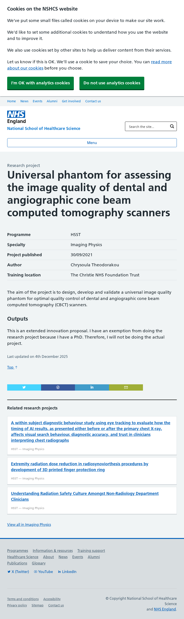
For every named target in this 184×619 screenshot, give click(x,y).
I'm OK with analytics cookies (40, 82)
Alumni (52, 101)
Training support (91, 550)
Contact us (93, 101)
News (24, 101)
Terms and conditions (23, 599)
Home (11, 101)
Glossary (39, 563)
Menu (92, 142)
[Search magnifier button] (172, 126)
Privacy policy (17, 605)
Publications (17, 563)
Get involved (71, 101)
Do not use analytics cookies (111, 82)
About (48, 557)
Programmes (17, 550)
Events (37, 101)
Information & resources (53, 550)
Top (10, 367)
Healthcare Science (22, 557)
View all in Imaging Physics (29, 524)
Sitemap (38, 605)
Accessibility (52, 599)
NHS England (165, 609)
